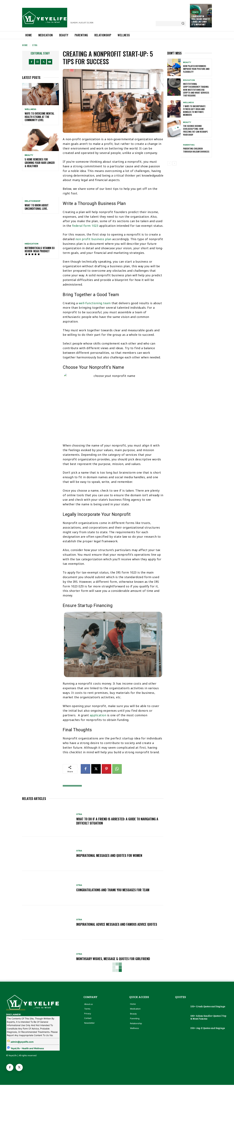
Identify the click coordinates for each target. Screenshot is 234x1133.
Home (25, 45)
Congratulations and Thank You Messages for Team (112, 889)
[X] (43, 61)
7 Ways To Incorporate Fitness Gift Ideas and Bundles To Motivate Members (194, 110)
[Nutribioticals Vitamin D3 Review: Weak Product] (40, 229)
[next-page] (174, 163)
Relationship (32, 201)
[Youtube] (49, 61)
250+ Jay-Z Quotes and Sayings (207, 1028)
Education (189, 80)
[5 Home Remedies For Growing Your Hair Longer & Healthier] (40, 140)
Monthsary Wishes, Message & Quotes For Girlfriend (113, 958)
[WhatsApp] (117, 769)
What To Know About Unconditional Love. (37, 207)
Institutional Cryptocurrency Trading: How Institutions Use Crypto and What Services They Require (196, 89)
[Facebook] (31, 61)
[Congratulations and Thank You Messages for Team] (47, 888)
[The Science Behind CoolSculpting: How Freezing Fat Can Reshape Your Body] (174, 128)
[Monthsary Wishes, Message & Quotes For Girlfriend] (47, 957)
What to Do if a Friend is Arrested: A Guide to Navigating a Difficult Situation (117, 821)
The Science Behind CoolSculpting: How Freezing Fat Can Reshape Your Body (195, 130)
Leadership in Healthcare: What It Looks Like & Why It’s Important (200, 20)
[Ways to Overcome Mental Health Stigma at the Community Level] (40, 94)
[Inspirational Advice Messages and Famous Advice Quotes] (47, 922)
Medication (31, 244)
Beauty (29, 155)
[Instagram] (37, 61)
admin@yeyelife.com (22, 1041)
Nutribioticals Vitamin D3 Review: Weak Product (40, 249)
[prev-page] (169, 163)
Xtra (34, 45)
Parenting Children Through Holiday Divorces (196, 150)
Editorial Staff (40, 53)
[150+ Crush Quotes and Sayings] (181, 1006)
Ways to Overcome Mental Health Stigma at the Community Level (39, 117)
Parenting (189, 145)
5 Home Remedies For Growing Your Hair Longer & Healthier (40, 162)
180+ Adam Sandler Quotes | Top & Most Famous (208, 1017)
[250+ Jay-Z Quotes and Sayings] (181, 1028)
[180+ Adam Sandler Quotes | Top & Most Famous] (181, 1017)
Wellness (30, 109)
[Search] (183, 23)
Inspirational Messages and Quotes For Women (109, 855)
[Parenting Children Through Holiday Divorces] (174, 148)
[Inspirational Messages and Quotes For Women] (47, 853)
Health (195, 12)
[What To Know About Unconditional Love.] (40, 186)
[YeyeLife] (44, 17)
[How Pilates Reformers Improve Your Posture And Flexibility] (174, 67)
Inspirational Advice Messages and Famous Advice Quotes (116, 924)
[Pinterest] (106, 769)
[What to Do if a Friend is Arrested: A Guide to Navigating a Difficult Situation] (47, 819)
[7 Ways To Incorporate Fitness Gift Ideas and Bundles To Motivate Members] (174, 109)
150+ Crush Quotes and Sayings (207, 1006)
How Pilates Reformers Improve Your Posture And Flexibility (196, 68)
